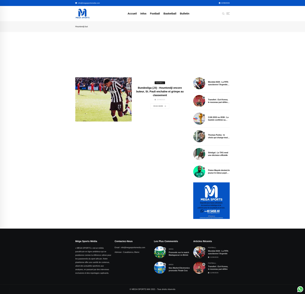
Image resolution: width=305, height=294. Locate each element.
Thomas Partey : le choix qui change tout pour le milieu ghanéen (218, 137)
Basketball (169, 13)
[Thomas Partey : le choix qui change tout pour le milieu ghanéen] (199, 136)
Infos (143, 13)
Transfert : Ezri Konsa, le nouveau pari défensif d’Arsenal (219, 102)
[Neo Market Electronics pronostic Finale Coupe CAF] (160, 268)
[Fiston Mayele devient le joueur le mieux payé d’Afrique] (199, 172)
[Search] (223, 13)
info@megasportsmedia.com (89, 3)
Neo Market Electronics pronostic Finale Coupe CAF (179, 270)
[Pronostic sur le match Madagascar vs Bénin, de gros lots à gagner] (160, 252)
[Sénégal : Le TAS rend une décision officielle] (199, 154)
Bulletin (184, 13)
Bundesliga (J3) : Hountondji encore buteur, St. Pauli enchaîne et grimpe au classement (160, 91)
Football (155, 13)
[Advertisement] (152, 50)
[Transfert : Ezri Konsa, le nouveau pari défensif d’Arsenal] (199, 101)
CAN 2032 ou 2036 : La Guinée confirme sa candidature (218, 120)
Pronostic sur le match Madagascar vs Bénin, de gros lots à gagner (179, 255)
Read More (158, 106)
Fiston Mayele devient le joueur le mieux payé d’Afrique (219, 173)
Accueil (132, 13)
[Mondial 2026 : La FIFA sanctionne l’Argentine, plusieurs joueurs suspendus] (199, 83)
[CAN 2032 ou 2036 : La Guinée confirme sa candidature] (199, 119)
